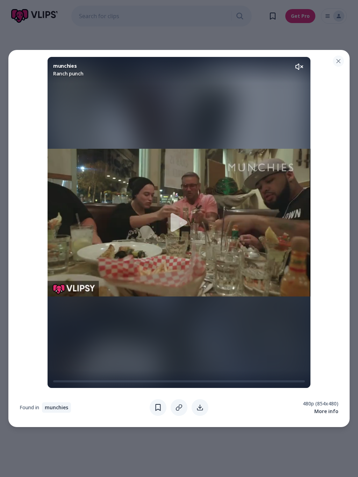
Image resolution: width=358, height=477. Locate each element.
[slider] (56, 381)
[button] (179, 222)
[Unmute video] (299, 66)
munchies (56, 407)
